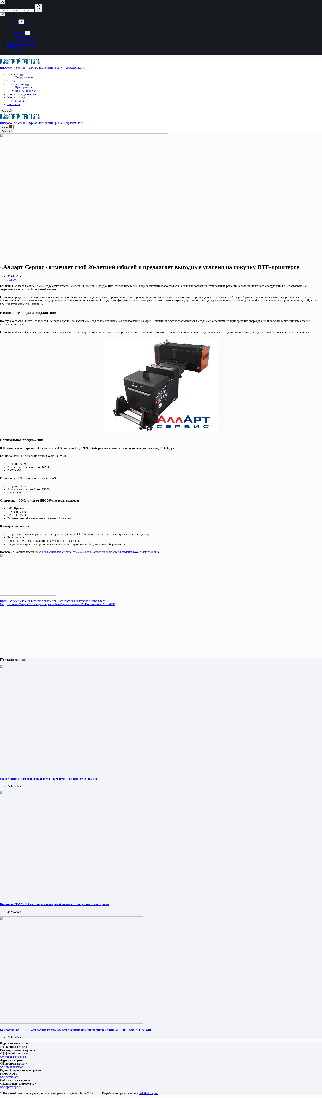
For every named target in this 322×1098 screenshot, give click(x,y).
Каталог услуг (16, 97)
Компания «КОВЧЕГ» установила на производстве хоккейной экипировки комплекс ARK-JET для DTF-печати (75, 1029)
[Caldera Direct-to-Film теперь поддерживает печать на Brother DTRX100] (71, 771)
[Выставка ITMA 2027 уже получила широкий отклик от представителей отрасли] (71, 896)
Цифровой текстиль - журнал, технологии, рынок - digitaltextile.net (42, 67)
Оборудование (24, 77)
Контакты (13, 104)
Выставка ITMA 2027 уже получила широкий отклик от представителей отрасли (54, 904)
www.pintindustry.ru (12, 1066)
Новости (12, 74)
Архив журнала (17, 100)
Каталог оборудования (21, 94)
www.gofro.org (9, 1076)
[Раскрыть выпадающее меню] (21, 75)
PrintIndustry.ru (148, 1093)
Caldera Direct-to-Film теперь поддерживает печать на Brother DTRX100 (48, 778)
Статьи (11, 80)
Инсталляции (16, 84)
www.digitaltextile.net (13, 1056)
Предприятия (23, 87)
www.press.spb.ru (10, 1087)
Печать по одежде (26, 90)
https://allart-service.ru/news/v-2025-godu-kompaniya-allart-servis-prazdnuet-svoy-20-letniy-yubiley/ (101, 551)
